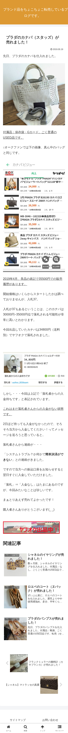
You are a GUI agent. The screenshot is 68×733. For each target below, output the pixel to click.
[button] (60, 556)
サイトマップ (18, 719)
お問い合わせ (50, 719)
